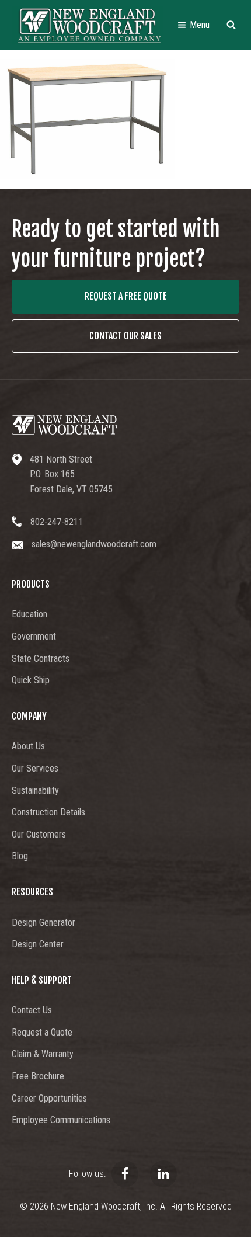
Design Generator (43, 922)
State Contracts (40, 658)
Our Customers (39, 834)
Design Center (38, 944)
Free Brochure (38, 1076)
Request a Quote (42, 1032)
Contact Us (32, 1010)
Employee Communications (61, 1119)
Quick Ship (31, 680)
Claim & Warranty (43, 1053)
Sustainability (35, 790)
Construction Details (48, 812)
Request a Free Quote (126, 296)
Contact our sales (125, 336)
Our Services (35, 768)
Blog (20, 855)
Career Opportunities (49, 1098)
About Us (28, 746)
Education (29, 614)
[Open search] (231, 24)
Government (34, 636)
